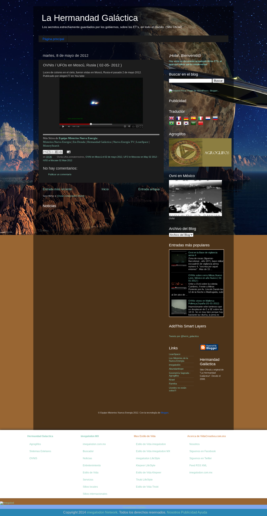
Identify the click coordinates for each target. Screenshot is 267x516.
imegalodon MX (90, 436)
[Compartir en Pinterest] (61, 152)
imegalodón (174, 365)
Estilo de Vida (90, 472)
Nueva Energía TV (123, 141)
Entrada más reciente (57, 189)
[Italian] (201, 119)
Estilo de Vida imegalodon (151, 444)
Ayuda (202, 512)
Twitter (141, 507)
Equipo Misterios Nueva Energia (78, 138)
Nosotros (194, 444)
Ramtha (173, 383)
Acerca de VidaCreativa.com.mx (206, 436)
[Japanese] (179, 124)
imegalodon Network (102, 512)
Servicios (88, 479)
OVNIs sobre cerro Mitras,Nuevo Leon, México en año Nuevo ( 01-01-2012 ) (205, 265)
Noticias (87, 458)
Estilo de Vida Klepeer (148, 472)
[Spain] (194, 119)
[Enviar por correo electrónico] (45, 152)
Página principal (53, 39)
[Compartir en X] (53, 152)
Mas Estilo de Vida (145, 436)
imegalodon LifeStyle (148, 458)
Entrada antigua (149, 189)
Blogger (164, 412)
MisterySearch (51, 145)
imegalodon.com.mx (94, 444)
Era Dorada (79, 141)
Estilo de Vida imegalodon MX (153, 451)
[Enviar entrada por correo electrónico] (68, 152)
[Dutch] (208, 119)
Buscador (88, 451)
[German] (187, 119)
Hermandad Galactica (40, 436)
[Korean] (187, 124)
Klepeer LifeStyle (145, 465)
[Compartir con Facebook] (57, 152)
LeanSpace (142, 141)
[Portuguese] (172, 124)
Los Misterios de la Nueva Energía (178, 359)
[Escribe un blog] (49, 152)
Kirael (172, 379)
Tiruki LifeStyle (144, 479)
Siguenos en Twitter (200, 458)
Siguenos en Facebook (202, 451)
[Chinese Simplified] (201, 124)
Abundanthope (176, 369)
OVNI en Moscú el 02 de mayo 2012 (104, 157)
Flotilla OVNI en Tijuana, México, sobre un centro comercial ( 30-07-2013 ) (204, 313)
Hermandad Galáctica (99, 141)
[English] (172, 119)
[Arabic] (194, 124)
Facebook (129, 507)
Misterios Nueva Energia (57, 141)
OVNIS (33, 458)
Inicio (105, 189)
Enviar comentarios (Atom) (70, 196)
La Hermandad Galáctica (90, 18)
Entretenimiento (92, 465)
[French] (179, 119)
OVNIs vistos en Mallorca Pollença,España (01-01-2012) (203, 289)
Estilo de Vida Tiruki (147, 486)
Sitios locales (90, 486)
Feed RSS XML (198, 465)
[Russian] (216, 119)
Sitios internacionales (95, 493)
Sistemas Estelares (40, 451)
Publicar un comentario (59, 174)
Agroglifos (35, 444)
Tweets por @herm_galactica (184, 336)
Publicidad (189, 512)
